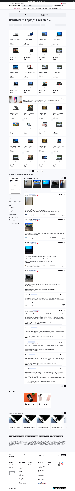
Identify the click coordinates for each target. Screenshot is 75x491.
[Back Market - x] (10, 474)
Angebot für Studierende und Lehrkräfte (11, 469)
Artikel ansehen (52, 214)
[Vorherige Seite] (30, 171)
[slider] (9, 202)
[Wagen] (65, 6)
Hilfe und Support (21, 476)
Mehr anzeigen (27, 262)
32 (42, 171)
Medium (49, 466)
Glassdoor (50, 464)
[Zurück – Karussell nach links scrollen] (62, 178)
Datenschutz (40, 471)
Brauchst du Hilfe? (57, 5)
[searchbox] (37, 6)
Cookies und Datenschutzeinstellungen (42, 473)
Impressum (40, 478)
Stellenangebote (11, 466)
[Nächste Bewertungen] (65, 386)
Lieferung (20, 472)
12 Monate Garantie (41, 470)
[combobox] (11, 25)
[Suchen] (22, 5)
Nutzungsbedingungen (42, 466)
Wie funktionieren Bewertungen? (15, 193)
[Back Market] (14, 5)
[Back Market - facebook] (14, 472)
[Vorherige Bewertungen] (62, 386)
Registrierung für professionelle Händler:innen (21, 466)
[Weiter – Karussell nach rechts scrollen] (65, 178)
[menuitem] (24, 8)
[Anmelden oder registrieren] (63, 6)
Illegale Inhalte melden (41, 479)
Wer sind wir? (11, 464)
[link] (63, 99)
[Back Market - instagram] (10, 472)
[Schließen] (74, 1)
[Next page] (45, 171)
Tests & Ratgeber (21, 478)
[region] (45, 184)
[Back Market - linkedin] (12, 472)
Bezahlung (20, 471)
